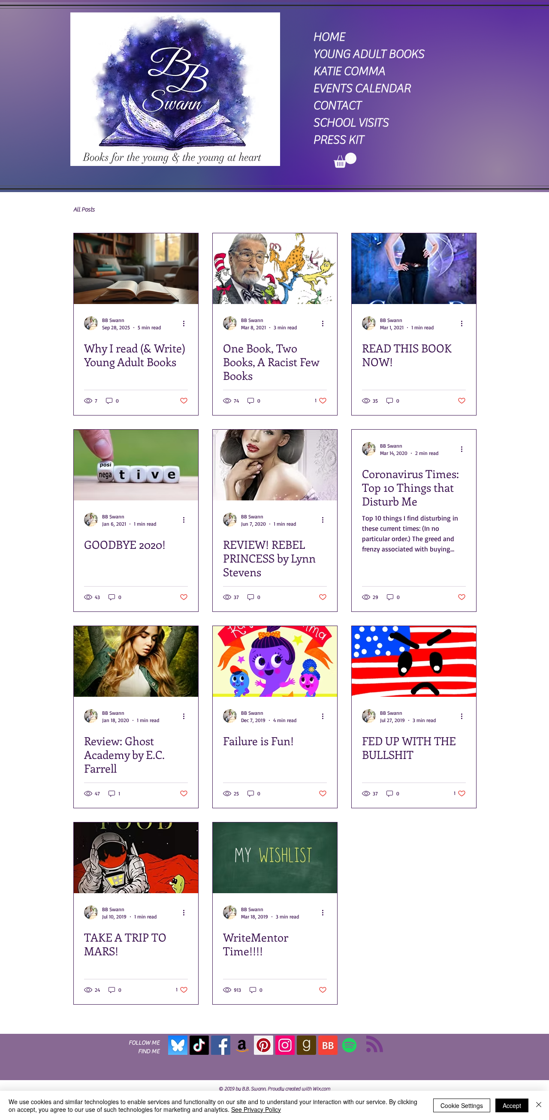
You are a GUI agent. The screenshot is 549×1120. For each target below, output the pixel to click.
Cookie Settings (461, 1105)
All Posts (84, 209)
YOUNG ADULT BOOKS (368, 54)
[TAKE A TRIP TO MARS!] (136, 857)
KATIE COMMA (349, 71)
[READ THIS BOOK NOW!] (414, 268)
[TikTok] (199, 1045)
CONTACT (337, 105)
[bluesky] (177, 1045)
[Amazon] (242, 1045)
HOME (329, 37)
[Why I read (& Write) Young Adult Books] (136, 268)
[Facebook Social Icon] (220, 1045)
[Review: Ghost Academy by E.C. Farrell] (136, 661)
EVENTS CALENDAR (361, 88)
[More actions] (186, 323)
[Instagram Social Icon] (285, 1045)
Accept (512, 1105)
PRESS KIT (338, 140)
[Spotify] (349, 1045)
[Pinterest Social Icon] (263, 1045)
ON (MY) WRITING (213, 209)
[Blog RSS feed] (374, 1044)
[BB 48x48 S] (328, 1045)
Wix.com (321, 1089)
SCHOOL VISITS (351, 122)
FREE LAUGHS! (270, 209)
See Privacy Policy (256, 1109)
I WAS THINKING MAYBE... (143, 209)
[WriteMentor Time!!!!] (275, 857)
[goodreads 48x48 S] (306, 1045)
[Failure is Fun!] (275, 661)
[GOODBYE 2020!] (136, 465)
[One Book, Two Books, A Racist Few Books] (275, 268)
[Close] (539, 1105)
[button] (345, 160)
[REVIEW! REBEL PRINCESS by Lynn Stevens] (275, 465)
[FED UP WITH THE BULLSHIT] (414, 661)
